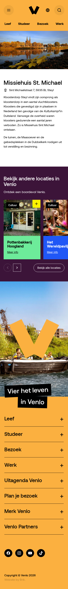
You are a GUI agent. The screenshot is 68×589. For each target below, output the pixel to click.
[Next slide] (17, 268)
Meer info (12, 252)
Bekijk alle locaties (49, 267)
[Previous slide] (8, 268)
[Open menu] (9, 10)
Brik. (23, 579)
